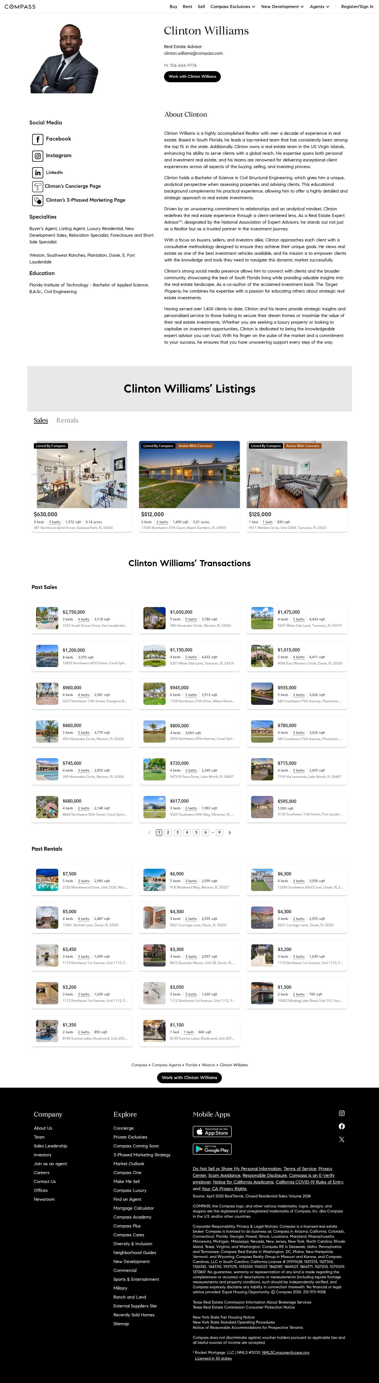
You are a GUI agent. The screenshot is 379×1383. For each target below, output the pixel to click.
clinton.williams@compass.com (193, 53)
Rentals (67, 421)
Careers (41, 1172)
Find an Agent (127, 1199)
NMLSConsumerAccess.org (285, 1352)
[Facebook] (341, 1125)
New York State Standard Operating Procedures (234, 1322)
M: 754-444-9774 (180, 65)
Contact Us (45, 1181)
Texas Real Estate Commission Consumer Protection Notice (244, 1307)
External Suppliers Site (135, 1306)
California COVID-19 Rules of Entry (309, 1182)
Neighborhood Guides (134, 1252)
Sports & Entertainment (136, 1279)
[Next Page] (229, 832)
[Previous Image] (38, 474)
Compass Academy (132, 1217)
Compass (139, 1065)
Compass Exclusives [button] (230, 6)
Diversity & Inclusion (132, 1243)
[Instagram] (341, 1112)
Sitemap (121, 1323)
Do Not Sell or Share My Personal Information (237, 1168)
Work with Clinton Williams (192, 76)
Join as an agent (50, 1163)
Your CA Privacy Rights (224, 1188)
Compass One (127, 1172)
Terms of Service (300, 1168)
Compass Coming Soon (136, 1146)
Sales (41, 421)
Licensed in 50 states (213, 1358)
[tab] (41, 420)
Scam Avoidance (224, 1175)
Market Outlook (128, 1163)
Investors (42, 1154)
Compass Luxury (129, 1190)
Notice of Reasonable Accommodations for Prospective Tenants (248, 1327)
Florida (191, 1065)
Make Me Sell (126, 1181)
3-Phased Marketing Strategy (142, 1154)
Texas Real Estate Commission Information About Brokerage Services (252, 1302)
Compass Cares (128, 1234)
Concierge (123, 1128)
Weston (208, 1065)
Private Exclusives (130, 1137)
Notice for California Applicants (243, 1182)
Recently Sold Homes (134, 1314)
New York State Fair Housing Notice (224, 1317)
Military (120, 1288)
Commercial (125, 1270)
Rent (187, 6)
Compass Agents (166, 1065)
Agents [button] (317, 6)
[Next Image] (126, 474)
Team (39, 1137)
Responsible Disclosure (265, 1175)
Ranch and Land (129, 1297)
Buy (173, 6)
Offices (41, 1190)
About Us (43, 1128)
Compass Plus (127, 1226)
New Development (131, 1261)
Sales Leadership (50, 1146)
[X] (341, 1138)
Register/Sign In (357, 6)
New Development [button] (280, 6)
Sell (201, 6)
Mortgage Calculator (133, 1208)
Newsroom (44, 1199)
